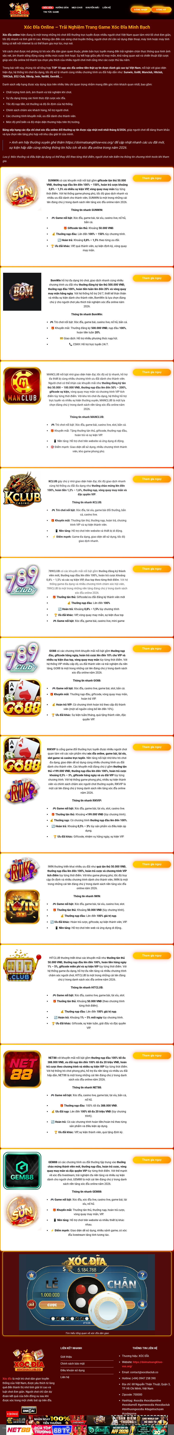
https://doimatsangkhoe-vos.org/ (89, 142)
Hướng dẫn (62, 7)
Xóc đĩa (47, 7)
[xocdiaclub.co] (20, 9)
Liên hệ (106, 7)
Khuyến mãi (92, 7)
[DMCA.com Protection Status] (29, 1409)
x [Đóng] (12, 1414)
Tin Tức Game (51, 12)
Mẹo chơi (77, 7)
